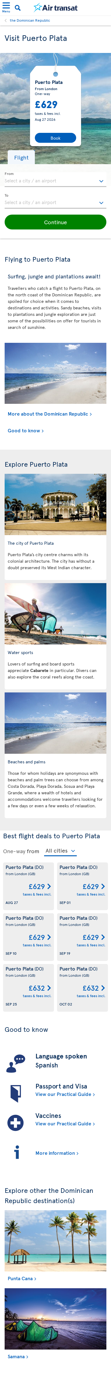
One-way (14, 851)
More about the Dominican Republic (48, 413)
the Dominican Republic (30, 20)
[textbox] (55, 179)
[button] (21, 157)
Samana (16, 1356)
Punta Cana (20, 1278)
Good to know (24, 430)
